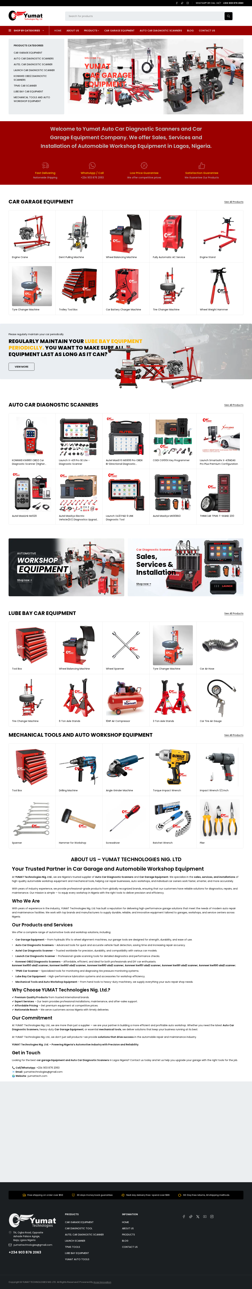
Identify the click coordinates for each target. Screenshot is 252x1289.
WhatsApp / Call (92, 173)
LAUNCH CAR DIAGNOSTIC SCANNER (34, 70)
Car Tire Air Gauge (211, 721)
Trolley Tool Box (68, 309)
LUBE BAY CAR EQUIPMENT (28, 91)
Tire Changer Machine (166, 309)
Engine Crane (20, 257)
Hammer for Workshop (72, 843)
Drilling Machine (68, 790)
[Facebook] (177, 3)
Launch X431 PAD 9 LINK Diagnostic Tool (119, 517)
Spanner (17, 843)
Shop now (91, 95)
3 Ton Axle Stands (163, 721)
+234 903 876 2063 (25, 1252)
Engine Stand (207, 257)
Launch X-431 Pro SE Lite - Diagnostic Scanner (74, 462)
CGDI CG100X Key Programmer (171, 460)
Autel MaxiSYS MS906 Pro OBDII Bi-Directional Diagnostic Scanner (124, 464)
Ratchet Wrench (163, 843)
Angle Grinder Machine (119, 790)
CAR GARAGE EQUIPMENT (28, 52)
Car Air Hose (207, 668)
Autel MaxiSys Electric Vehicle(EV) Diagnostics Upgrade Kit (78, 519)
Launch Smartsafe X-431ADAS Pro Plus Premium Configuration (219, 462)
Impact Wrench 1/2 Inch (214, 790)
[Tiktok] (182, 3)
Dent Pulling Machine (71, 257)
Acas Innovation (102, 1282)
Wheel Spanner (115, 668)
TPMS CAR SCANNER (25, 85)
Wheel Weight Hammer (214, 309)
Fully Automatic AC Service (169, 257)
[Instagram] (188, 3)
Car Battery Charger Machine (123, 309)
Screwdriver (113, 843)
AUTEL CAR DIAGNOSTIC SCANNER (33, 64)
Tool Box (17, 668)
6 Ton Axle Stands (69, 721)
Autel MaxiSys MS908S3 (167, 516)
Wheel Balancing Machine (121, 257)
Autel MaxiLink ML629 (24, 516)
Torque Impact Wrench (167, 790)
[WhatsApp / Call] (92, 165)
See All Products (233, 202)
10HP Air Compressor (118, 721)
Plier (202, 843)
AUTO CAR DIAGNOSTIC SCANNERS (34, 58)
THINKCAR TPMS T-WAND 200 (217, 516)
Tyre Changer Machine (25, 309)
